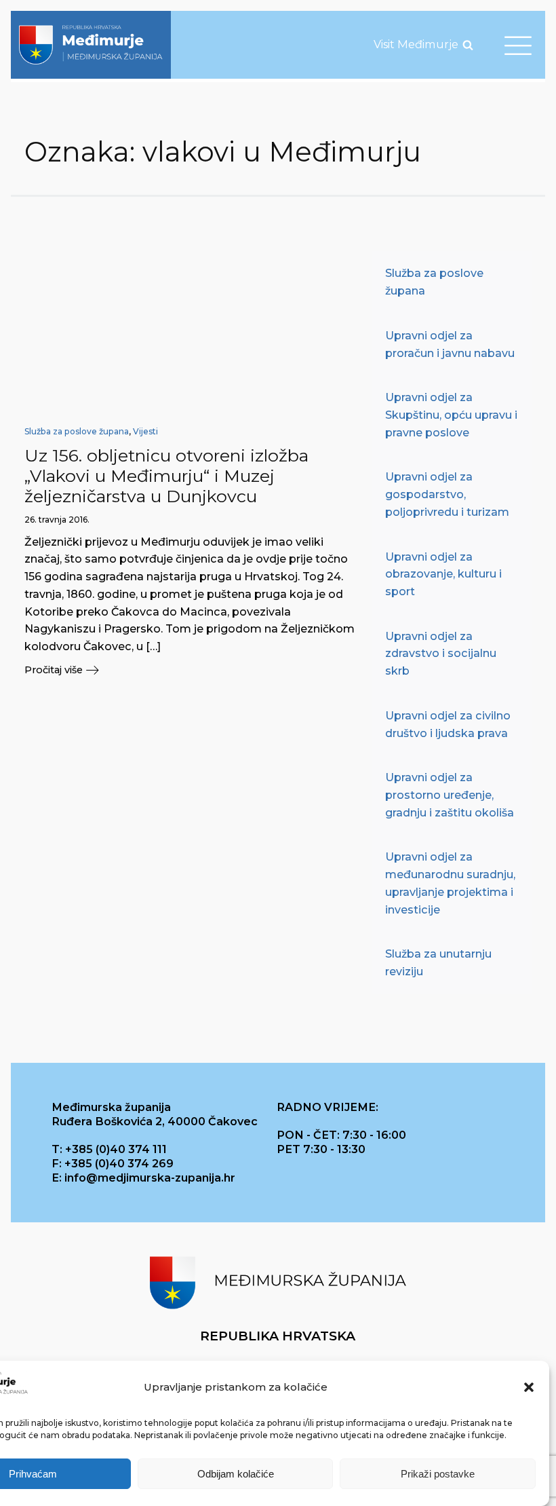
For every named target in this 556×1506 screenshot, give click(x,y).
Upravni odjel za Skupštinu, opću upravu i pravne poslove (451, 414)
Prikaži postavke (438, 1474)
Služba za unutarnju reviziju (438, 962)
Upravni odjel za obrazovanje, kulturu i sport (443, 574)
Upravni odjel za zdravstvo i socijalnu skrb (440, 653)
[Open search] (467, 45)
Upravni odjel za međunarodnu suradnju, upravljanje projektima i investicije (450, 883)
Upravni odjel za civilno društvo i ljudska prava (448, 724)
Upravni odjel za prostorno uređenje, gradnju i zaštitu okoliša (449, 794)
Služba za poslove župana (76, 431)
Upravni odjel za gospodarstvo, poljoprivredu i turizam (447, 494)
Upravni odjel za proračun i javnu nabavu (450, 344)
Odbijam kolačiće (235, 1474)
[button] (529, 1387)
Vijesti (145, 431)
